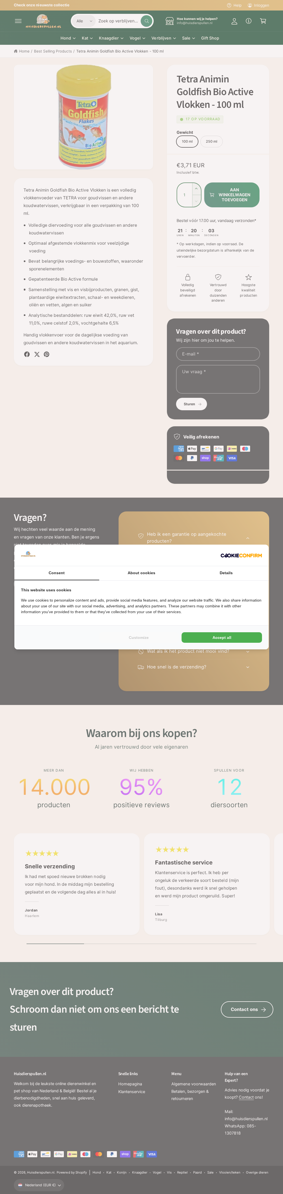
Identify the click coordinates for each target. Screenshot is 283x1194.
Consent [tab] (57, 573)
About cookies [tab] (141, 573)
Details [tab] (226, 573)
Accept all (222, 637)
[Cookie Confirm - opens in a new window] (241, 555)
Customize (139, 637)
